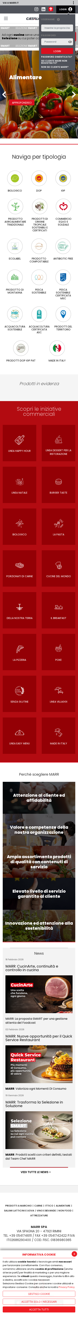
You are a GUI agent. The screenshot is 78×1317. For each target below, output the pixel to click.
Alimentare (63, 1205)
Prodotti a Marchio (18, 1205)
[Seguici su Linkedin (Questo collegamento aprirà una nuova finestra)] (43, 9)
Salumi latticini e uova (19, 1210)
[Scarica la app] (51, 9)
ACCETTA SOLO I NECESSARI (39, 1301)
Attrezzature (39, 1215)
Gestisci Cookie (39, 1293)
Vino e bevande (46, 1210)
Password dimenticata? (56, 57)
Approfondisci (22, 102)
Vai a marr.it (11, 2)
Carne (38, 1205)
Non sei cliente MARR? (54, 67)
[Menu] (6, 18)
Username (48, 19)
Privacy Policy (67, 1287)
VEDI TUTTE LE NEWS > (36, 1172)
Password (48, 35)
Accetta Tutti (39, 1309)
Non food (64, 1210)
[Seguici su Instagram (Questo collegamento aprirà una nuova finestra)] (36, 9)
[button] (73, 2)
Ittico (49, 1205)
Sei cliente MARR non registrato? (54, 62)
